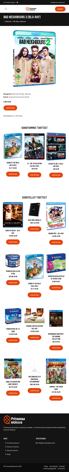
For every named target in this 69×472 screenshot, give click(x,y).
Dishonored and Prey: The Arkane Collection (56, 336)
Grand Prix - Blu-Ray (56, 233)
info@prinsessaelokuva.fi (57, 2)
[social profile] (17, 2)
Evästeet (62, 466)
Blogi (8, 454)
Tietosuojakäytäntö (49, 469)
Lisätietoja (10, 108)
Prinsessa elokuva (13, 443)
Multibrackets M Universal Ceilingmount (34, 379)
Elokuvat (8, 21)
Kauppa (60, 9)
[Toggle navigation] (6, 9)
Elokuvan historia (13, 447)
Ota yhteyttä (53, 466)
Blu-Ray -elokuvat (19, 21)
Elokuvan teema (12, 450)
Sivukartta (61, 469)
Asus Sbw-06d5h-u (34, 220)
